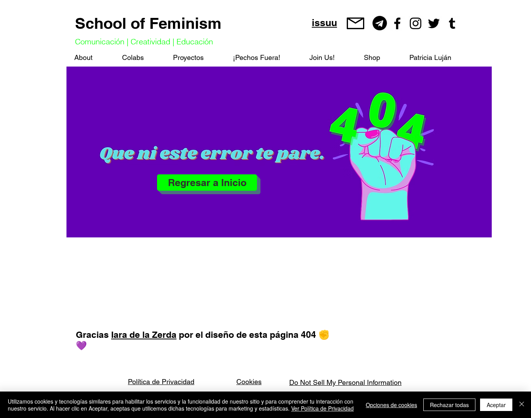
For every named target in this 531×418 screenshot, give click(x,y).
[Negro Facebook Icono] (397, 23)
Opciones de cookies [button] (391, 405)
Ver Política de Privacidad (322, 408)
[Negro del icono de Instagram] (415, 23)
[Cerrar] (521, 405)
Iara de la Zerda (143, 334)
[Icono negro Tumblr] (452, 23)
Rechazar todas (449, 405)
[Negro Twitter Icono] (434, 23)
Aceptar (496, 405)
